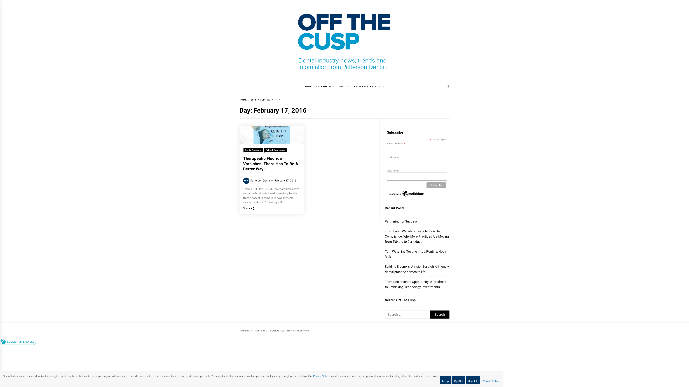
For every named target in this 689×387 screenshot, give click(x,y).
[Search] (447, 86)
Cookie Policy (491, 381)
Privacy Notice (321, 376)
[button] (18, 344)
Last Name (393, 170)
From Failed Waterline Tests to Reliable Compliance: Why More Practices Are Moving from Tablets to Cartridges (417, 236)
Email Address (396, 143)
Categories (324, 86)
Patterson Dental (260, 180)
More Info (473, 381)
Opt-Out (458, 381)
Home (308, 86)
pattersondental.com (369, 86)
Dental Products (253, 150)
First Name (393, 157)
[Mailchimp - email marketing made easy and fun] (406, 196)
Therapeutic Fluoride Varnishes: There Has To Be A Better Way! (270, 164)
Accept (445, 381)
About (343, 86)
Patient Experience (275, 150)
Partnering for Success (401, 221)
